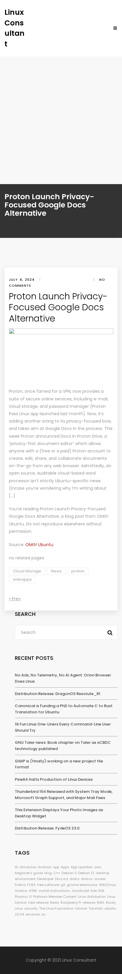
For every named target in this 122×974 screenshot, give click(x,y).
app (56, 867)
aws (97, 867)
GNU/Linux (107, 884)
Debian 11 (69, 873)
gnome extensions (82, 884)
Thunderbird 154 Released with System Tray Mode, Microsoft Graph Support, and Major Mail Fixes (64, 795)
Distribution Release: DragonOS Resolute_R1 (57, 694)
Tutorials (96, 908)
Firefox (20, 884)
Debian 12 (86, 873)
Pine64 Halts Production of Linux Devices (54, 779)
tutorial (81, 908)
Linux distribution (92, 896)
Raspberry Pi (71, 902)
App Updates (82, 867)
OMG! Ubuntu (39, 545)
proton (77, 571)
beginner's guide (29, 873)
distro (74, 878)
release (89, 902)
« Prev (15, 599)
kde (94, 890)
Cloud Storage (27, 571)
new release (38, 902)
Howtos (21, 890)
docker (100, 878)
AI (16, 867)
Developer (45, 878)
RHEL (101, 902)
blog (48, 873)
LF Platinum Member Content (52, 896)
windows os (35, 914)
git (63, 884)
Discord (61, 878)
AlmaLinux (28, 867)
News (56, 571)
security (31, 908)
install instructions (54, 890)
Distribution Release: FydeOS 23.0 (47, 828)
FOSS (31, 884)
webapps (22, 579)
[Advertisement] (61, 120)
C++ (56, 873)
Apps (65, 867)
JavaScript (80, 890)
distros (87, 878)
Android (44, 867)
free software (48, 884)
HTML (33, 890)
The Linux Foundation (56, 908)
